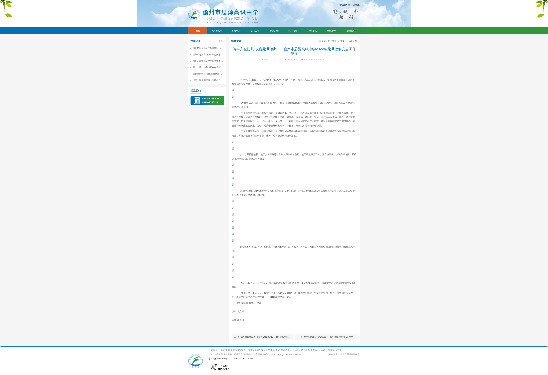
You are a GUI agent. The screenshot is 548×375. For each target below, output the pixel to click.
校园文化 (312, 31)
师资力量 (274, 31)
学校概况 (216, 31)
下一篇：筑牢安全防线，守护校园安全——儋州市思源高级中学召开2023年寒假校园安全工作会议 (327, 337)
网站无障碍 (344, 4)
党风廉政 (350, 31)
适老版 (356, 4)
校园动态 (235, 31)
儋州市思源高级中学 (282, 350)
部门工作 (255, 31)
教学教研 (293, 31)
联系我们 (196, 90)
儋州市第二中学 (302, 350)
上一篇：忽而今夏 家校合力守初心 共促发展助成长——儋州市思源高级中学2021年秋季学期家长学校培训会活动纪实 (264, 337)
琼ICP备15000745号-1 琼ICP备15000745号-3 (231, 358)
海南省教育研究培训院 (259, 350)
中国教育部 (224, 350)
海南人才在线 (319, 350)
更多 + (221, 41)
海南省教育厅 (239, 350)
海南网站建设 (334, 350)
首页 (198, 31)
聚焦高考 (331, 31)
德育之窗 (236, 41)
